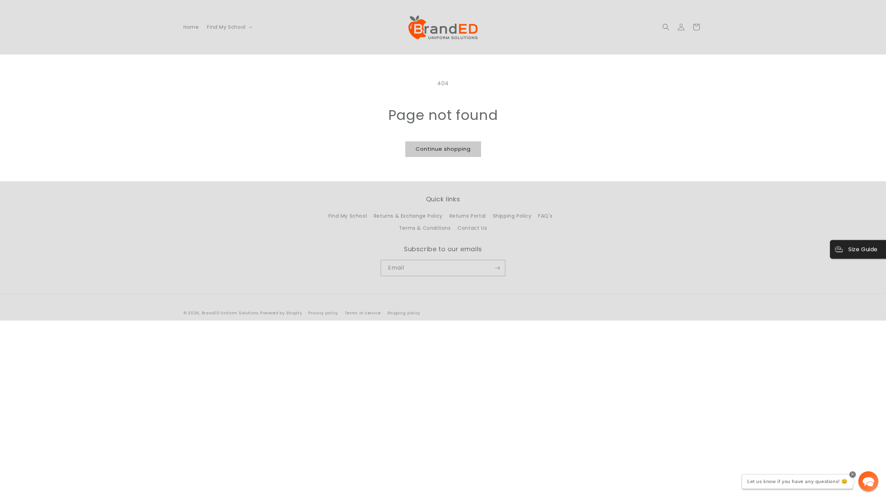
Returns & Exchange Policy (408, 215)
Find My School (347, 215)
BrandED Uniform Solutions (230, 313)
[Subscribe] (497, 268)
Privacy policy (323, 313)
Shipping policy (404, 313)
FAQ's (545, 215)
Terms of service (363, 313)
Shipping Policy (512, 215)
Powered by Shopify (281, 313)
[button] (229, 27)
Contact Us (472, 228)
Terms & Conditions (425, 228)
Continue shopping (443, 148)
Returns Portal (468, 215)
